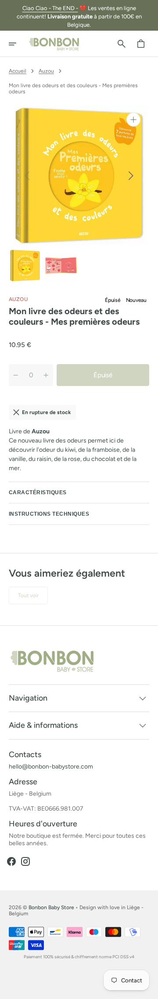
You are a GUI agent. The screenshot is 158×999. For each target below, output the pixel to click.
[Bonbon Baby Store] (54, 44)
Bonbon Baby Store (51, 907)
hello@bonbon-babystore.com (51, 766)
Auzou (46, 71)
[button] (18, 43)
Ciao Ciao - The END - (50, 8)
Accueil (17, 71)
